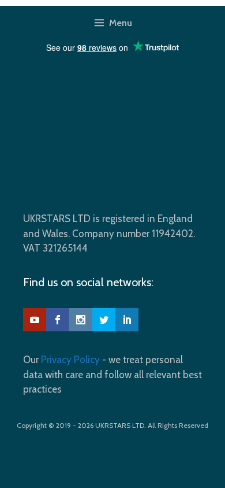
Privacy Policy (70, 359)
